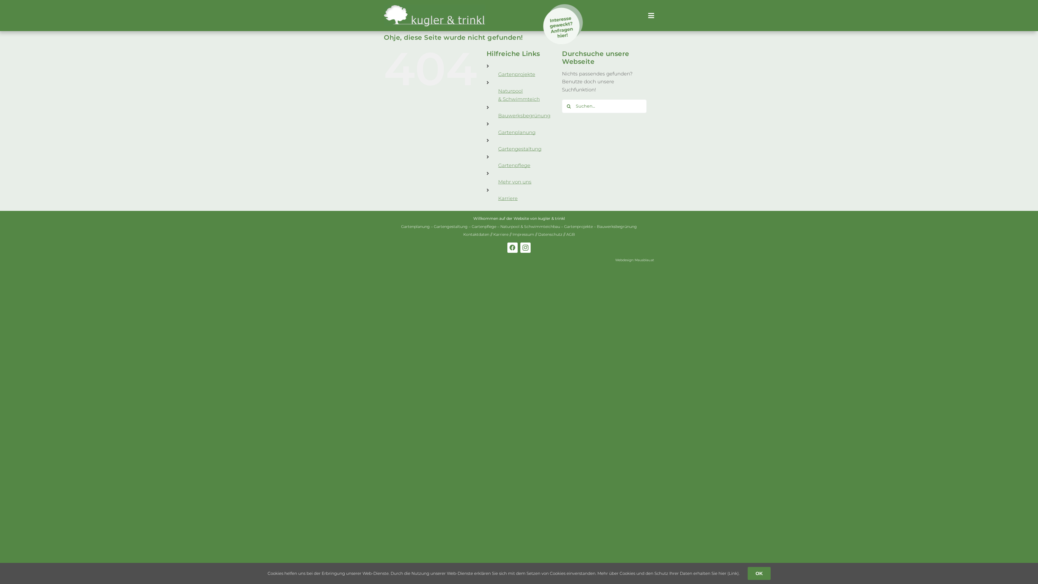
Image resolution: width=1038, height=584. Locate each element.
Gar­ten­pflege (514, 165)
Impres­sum (523, 234)
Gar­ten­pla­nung (516, 132)
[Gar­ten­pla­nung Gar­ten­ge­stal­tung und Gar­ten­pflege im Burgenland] (567, 6)
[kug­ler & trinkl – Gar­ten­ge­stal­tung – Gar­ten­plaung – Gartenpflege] (434, 7)
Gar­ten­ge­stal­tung (519, 149)
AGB (570, 234)
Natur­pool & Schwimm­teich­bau (530, 226)
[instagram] (525, 248)
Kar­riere (508, 198)
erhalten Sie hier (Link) (716, 573)
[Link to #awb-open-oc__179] (651, 15)
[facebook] (512, 248)
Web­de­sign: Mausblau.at (634, 260)
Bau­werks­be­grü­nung (524, 116)
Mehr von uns (514, 182)
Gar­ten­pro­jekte (516, 74)
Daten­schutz (550, 234)
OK (759, 573)
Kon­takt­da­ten (476, 234)
